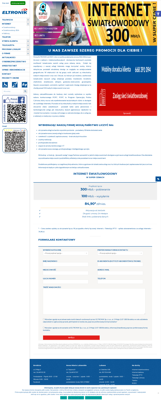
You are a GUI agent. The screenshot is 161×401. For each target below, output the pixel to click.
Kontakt (6, 74)
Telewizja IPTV (137, 375)
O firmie (6, 53)
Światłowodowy (9, 27)
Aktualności (8, 57)
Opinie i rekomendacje (13, 70)
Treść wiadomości (52, 287)
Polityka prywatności (93, 398)
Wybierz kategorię (52, 250)
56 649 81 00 (40, 372)
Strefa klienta (10, 41)
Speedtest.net (9, 66)
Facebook (36, 382)
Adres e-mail (103, 270)
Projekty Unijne (10, 78)
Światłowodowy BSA (11, 30)
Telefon (6, 37)
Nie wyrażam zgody (76, 398)
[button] (158, 14)
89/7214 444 (106, 372)
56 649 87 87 (73, 372)
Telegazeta (8, 45)
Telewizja (7, 20)
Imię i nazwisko (50, 261)
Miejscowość (49, 270)
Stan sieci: (13, 3)
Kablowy (6, 33)
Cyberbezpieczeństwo (14, 62)
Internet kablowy (138, 372)
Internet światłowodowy (140, 369)
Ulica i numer (49, 278)
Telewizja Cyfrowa (138, 378)
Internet (6, 24)
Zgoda (63, 398)
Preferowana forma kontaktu (112, 250)
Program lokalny (11, 49)
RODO (134, 383)
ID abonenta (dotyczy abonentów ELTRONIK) (119, 261)
